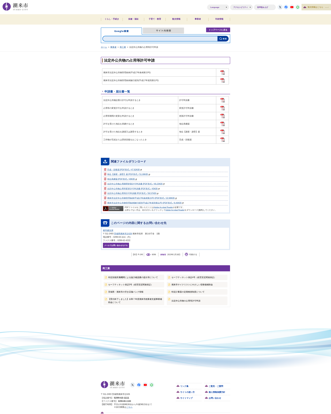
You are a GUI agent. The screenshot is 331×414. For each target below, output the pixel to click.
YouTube (291, 7)
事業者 (198, 19)
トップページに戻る (218, 30)
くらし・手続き (112, 19)
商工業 (123, 47)
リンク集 (184, 386)
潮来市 (113, 384)
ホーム (104, 47)
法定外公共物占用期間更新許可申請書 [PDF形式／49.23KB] (134, 184)
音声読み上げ (262, 7)
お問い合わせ (215, 398)
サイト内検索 (163, 31)
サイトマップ (186, 398)
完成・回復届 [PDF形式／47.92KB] (123, 170)
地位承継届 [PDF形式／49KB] (121, 179)
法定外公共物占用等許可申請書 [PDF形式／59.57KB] (131, 193)
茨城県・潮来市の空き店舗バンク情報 (125, 292)
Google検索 (121, 31)
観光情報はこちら (315, 7)
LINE (297, 7)
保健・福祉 (133, 19)
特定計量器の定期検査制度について (188, 292)
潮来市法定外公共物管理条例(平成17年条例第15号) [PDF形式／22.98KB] (141, 198)
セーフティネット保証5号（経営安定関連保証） (130, 285)
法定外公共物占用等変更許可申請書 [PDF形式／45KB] (132, 189)
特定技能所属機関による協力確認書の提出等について (133, 277)
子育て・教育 (155, 19)
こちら (129, 407)
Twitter (280, 7)
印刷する (193, 254)
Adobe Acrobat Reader (163, 207)
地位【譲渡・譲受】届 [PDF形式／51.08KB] (127, 174)
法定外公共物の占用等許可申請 (185, 301)
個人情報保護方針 (217, 392)
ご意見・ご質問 (216, 386)
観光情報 (176, 19)
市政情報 (219, 19)
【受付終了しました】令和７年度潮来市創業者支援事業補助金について (135, 301)
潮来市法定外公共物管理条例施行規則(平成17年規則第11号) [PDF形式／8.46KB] (144, 203)
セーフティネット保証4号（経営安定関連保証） (193, 277)
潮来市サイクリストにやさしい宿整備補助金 (192, 285)
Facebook (286, 7)
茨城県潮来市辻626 (123, 234)
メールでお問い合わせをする (116, 245)
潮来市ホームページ (15, 7)
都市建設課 (108, 230)
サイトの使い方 (187, 392)
